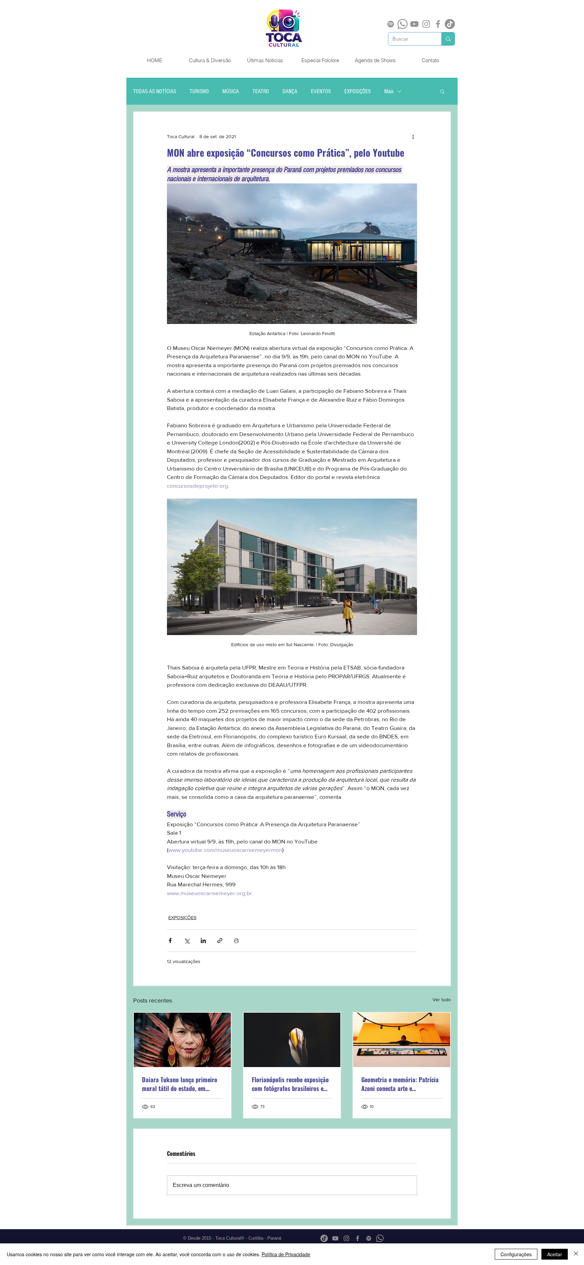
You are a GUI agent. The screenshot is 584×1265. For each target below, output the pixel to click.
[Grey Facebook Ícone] (438, 24)
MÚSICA (230, 91)
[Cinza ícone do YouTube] (414, 24)
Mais (389, 91)
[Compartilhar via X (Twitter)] (187, 940)
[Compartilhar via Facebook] (170, 940)
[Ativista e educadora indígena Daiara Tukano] (182, 1040)
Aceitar (554, 1254)
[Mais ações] (413, 136)
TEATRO (260, 91)
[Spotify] (391, 24)
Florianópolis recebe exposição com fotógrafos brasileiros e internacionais (290, 1084)
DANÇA (290, 91)
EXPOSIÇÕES (357, 91)
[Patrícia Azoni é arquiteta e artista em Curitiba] (401, 1040)
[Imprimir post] (236, 940)
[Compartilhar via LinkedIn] (203, 940)
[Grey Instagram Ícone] (426, 24)
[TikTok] (450, 24)
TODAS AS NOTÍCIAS (154, 91)
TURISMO (199, 91)
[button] (442, 91)
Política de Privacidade (286, 1254)
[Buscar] (448, 38)
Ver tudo (442, 999)
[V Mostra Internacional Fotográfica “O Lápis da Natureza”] (292, 1040)
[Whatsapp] (402, 24)
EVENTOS (321, 91)
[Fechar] (576, 1254)
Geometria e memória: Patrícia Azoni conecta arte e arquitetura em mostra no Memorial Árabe (400, 1084)
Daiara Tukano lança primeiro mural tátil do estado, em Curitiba (179, 1084)
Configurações (516, 1254)
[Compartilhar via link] (220, 940)
